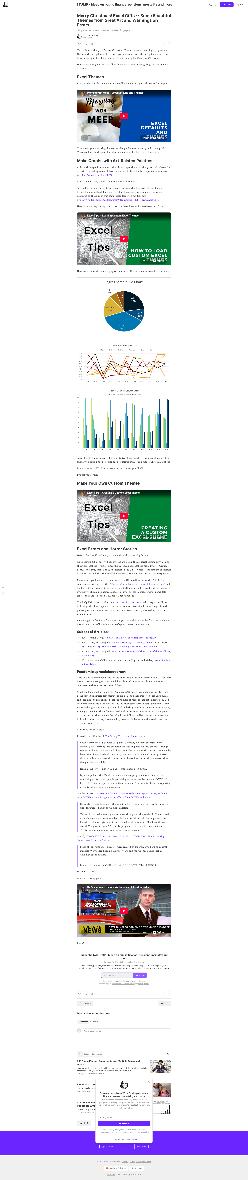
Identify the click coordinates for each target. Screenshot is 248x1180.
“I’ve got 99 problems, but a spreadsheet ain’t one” (137, 584)
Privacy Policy (143, 1132)
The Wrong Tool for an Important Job (125, 736)
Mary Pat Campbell (91, 35)
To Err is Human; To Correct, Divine (132, 643)
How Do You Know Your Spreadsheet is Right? (130, 638)
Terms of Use (136, 1129)
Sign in (240, 4)
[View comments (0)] (85, 43)
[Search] (210, 4)
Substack (111, 1174)
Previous (87, 1003)
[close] (149, 1082)
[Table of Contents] (3, 590)
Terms (132, 1161)
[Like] (79, 43)
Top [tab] (80, 1054)
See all (82, 1123)
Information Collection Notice (123, 1132)
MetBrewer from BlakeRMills (98, 175)
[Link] (73, 77)
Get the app (136, 1168)
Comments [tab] (83, 1022)
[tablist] (88, 1021)
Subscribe (226, 4)
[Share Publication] (216, 4)
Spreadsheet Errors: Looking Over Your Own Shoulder (127, 647)
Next (163, 1003)
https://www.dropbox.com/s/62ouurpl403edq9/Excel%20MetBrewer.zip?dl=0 (118, 200)
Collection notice (143, 1161)
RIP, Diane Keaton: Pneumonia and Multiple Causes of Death (108, 1063)
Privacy (125, 1161)
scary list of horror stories (128, 602)
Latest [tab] (86, 1054)
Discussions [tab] (97, 1054)
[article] (124, 1069)
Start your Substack (117, 1168)
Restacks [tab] (94, 1022)
